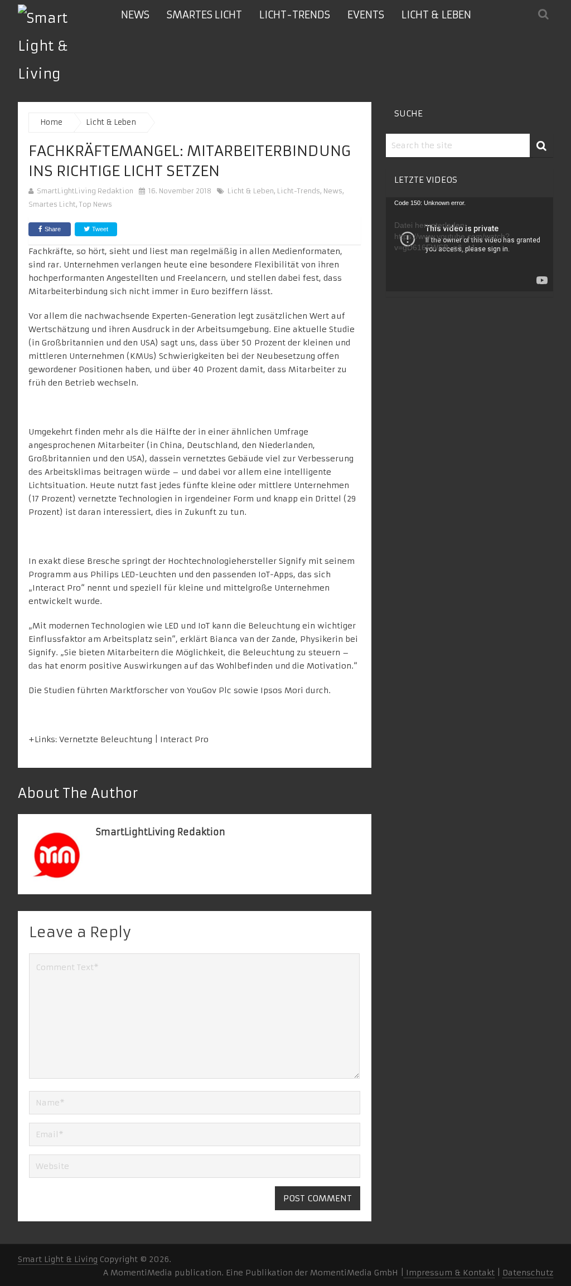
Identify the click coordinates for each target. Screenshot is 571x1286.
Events (365, 14)
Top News (95, 204)
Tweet (99, 229)
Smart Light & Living (58, 1259)
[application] (469, 244)
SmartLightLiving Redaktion (85, 191)
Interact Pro (184, 739)
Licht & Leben (436, 14)
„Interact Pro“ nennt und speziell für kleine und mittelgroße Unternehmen (179, 588)
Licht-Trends (294, 14)
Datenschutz (527, 1273)
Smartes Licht (204, 14)
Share (53, 229)
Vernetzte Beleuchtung (105, 739)
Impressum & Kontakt (449, 1273)
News (135, 14)
